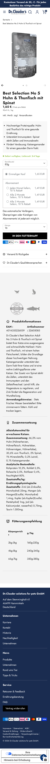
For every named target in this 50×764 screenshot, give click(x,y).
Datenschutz (18, 728)
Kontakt (6, 627)
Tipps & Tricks (10, 675)
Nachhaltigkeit (10, 638)
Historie (7, 633)
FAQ (5, 702)
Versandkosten (25, 115)
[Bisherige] (4, 85)
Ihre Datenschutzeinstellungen (28, 753)
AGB (27, 728)
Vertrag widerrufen (15, 708)
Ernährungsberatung (13, 697)
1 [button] (23, 85)
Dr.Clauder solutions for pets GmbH (24, 740)
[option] (25, 55)
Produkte (7, 659)
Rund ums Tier (10, 670)
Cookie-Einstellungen (11, 734)
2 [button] (26, 85)
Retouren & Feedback (14, 691)
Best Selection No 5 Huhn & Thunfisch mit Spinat (22, 23)
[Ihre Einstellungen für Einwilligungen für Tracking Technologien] (45, 759)
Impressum (7, 728)
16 (6, 228)
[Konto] (37, 11)
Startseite (6, 19)
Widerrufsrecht (26, 731)
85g (7, 164)
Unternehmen (9, 643)
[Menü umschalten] (4, 12)
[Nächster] (46, 85)
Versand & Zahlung (10, 731)
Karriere (7, 622)
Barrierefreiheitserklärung (13, 736)
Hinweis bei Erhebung (17, 760)
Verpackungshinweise (29, 734)
